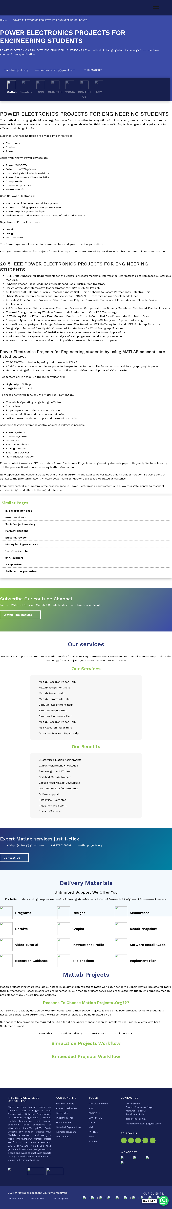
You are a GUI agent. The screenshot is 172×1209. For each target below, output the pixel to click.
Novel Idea (62, 1113)
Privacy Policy (15, 1198)
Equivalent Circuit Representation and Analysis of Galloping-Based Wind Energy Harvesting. (65, 336)
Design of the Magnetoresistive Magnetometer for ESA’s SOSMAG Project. (53, 288)
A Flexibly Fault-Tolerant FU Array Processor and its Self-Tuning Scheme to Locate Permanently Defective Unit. (78, 292)
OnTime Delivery (65, 1103)
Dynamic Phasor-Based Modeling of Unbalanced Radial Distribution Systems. (55, 283)
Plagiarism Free (64, 1117)
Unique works (63, 1122)
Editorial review (16, 537)
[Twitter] (138, 1141)
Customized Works (66, 1108)
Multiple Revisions (66, 1131)
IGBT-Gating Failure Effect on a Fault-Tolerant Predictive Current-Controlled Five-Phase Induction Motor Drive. (78, 316)
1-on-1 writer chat (17, 551)
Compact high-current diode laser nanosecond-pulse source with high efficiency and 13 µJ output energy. (75, 320)
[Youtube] (153, 1141)
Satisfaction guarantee (21, 571)
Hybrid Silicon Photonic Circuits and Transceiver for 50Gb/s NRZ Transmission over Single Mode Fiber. (72, 296)
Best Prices (62, 1136)
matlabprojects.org (16, 70)
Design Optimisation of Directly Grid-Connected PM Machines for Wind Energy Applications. (65, 328)
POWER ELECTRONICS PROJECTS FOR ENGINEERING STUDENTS (50, 20)
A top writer (13, 564)
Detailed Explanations (68, 1127)
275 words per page (18, 510)
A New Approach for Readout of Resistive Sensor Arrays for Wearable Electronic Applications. (66, 332)
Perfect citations (16, 530)
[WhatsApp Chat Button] (164, 1201)
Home (3, 20)
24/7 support (14, 557)
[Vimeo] (146, 1141)
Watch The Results (18, 615)
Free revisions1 (15, 517)
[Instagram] (131, 1141)
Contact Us (12, 857)
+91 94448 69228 (136, 1119)
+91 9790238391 (92, 70)
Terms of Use (36, 1198)
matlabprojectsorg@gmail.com (55, 70)
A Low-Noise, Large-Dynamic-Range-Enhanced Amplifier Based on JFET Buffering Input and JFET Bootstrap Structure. (83, 324)
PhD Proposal (60, 1198)
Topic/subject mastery (20, 524)
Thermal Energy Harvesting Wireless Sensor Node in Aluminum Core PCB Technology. (61, 312)
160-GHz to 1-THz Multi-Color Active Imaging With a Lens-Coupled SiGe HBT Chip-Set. (62, 340)
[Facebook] (124, 1141)
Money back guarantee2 (21, 544)
